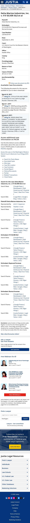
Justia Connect (15, 502)
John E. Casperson (19, 204)
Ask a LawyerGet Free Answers (7, 340)
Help (15, 511)
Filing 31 (7, 106)
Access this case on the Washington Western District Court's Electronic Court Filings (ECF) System (15, 154)
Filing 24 (7, 117)
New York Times (24, 192)
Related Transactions (10, 175)
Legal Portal (15, 505)
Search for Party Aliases (11, 159)
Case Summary (8, 167)
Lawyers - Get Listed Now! (15, 424)
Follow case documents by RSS (19, 83)
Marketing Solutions (9, 488)
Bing (14, 199)
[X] (21, 498)
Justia (17, 494)
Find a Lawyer (6, 411)
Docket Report (8, 169)
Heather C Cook (18, 207)
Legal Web (17, 197)
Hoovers (16, 224)
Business (5, 468)
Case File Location (9, 165)
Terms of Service (15, 514)
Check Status (8, 177)
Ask (24, 199)
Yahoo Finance (17, 222)
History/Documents (10, 171)
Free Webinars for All (8, 357)
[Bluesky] (19, 498)
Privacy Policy (15, 517)
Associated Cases (9, 161)
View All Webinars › (15, 395)
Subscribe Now (15, 446)
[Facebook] (11, 498)
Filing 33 (7, 96)
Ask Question (15, 349)
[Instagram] (14, 498)
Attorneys (7, 163)
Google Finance (19, 220)
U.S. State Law (7, 480)
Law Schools (6, 472)
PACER (3, 149)
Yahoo (20, 199)
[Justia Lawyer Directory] (23, 498)
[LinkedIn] (7, 498)
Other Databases (8, 484)
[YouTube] (9, 498)
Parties (6, 173)
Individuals (6, 464)
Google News (18, 186)
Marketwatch (17, 188)
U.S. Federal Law (8, 476)
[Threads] (16, 498)
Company (15, 508)
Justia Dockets (18, 228)
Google (24, 197)
